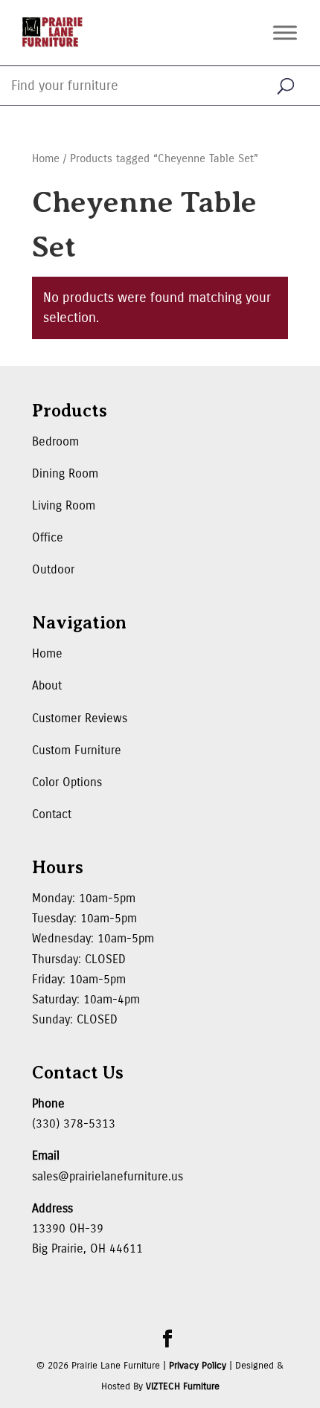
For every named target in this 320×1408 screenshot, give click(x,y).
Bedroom (55, 441)
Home (46, 158)
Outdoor (53, 569)
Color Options (67, 782)
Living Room (63, 505)
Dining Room (65, 473)
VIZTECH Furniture (183, 1386)
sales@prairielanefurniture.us (107, 1176)
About (47, 685)
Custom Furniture (76, 750)
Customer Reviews (79, 718)
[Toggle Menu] (285, 32)
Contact (51, 814)
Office (47, 537)
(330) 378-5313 (73, 1123)
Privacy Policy (197, 1366)
